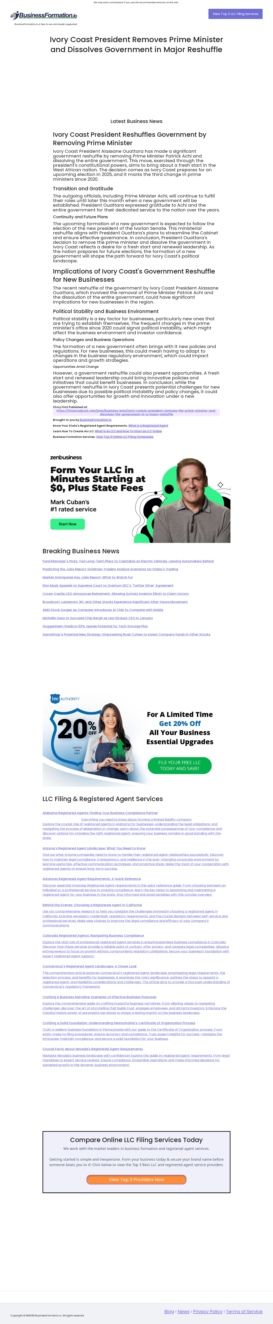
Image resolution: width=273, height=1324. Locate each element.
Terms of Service (244, 1311)
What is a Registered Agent (148, 425)
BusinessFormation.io (96, 420)
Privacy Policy (208, 1311)
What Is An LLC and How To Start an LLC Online (128, 431)
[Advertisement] (136, 84)
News (183, 1311)
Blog (169, 1311)
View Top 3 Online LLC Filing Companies (124, 437)
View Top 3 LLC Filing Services (235, 14)
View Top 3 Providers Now (136, 1179)
